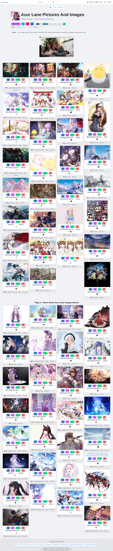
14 (45, 229)
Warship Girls (65, 32)
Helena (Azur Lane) (39, 509)
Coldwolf (19, 84)
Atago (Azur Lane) (94, 531)
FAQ (23, 544)
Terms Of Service (39, 544)
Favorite (16, 23)
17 (45, 200)
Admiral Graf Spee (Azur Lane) (15, 173)
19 (45, 110)
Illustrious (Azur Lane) (39, 361)
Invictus (47, 324)
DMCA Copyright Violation (76, 544)
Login (105, 2)
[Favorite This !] (67, 107)
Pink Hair (12, 202)
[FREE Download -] (63, 107)
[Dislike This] (77, 107)
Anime (54, 7)
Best (55, 23)
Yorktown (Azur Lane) (12, 292)
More (60, 23)
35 (18, 137)
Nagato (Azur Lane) (39, 118)
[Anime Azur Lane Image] (70, 255)
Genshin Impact (78, 32)
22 (18, 221)
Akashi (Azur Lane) (12, 451)
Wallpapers (19, 27)
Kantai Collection (33, 32)
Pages (51, 23)
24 (18, 283)
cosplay (27, 32)
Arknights (71, 32)
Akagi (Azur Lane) (39, 449)
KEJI (47, 446)
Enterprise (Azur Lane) (12, 230)
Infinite (46, 23)
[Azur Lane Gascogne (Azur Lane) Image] (97, 187)
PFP (41, 27)
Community (99, 2)
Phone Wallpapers (34, 27)
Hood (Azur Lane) (39, 237)
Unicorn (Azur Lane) (12, 117)
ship (19, 32)
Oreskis (47, 262)
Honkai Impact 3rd (56, 32)
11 (45, 414)
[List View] (41, 24)
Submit (92, 2)
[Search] (53, 2)
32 (18, 164)
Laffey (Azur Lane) (39, 181)
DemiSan (74, 263)
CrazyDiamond (47, 115)
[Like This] (99, 223)
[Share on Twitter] (23, 23)
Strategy (49, 32)
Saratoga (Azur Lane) (66, 515)
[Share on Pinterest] (27, 23)
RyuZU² (20, 114)
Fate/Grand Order (42, 32)
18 (45, 79)
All (13, 27)
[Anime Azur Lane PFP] (97, 220)
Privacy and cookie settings (90, 544)
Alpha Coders (4, 2)
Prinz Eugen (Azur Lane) (39, 87)
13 (18, 387)
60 (18, 79)
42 (18, 109)
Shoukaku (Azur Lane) (12, 145)
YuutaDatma (19, 502)
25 (18, 194)
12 (18, 442)
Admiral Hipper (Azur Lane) (15, 87)
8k (27, 27)
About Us (18, 544)
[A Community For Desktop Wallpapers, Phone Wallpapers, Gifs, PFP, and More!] (50, 7)
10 (73, 479)
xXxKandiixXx (20, 475)
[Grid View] (37, 24)
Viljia (101, 194)
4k (24, 27)
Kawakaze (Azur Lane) (94, 450)
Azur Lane (60, 7)
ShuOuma (47, 287)
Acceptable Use (48, 544)
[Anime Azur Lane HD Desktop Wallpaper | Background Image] (70, 104)
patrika (74, 140)
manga (22, 32)
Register (109, 2)
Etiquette (56, 544)
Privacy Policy (29, 544)
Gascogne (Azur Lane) (102, 197)
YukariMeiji (47, 84)
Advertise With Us (64, 544)
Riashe (20, 199)
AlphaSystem (74, 173)
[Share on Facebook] (32, 23)
